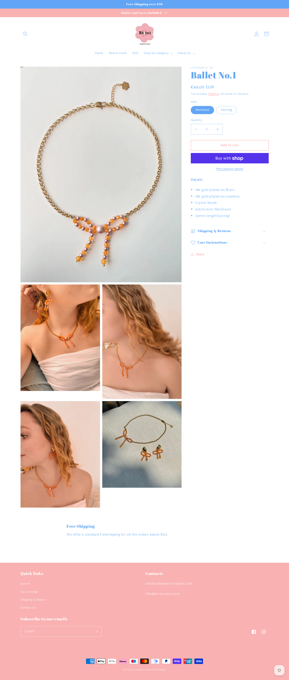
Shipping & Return (33, 599)
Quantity (196, 120)
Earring (226, 110)
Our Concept (29, 592)
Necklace (202, 110)
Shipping (213, 94)
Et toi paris (138, 669)
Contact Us (28, 607)
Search (25, 583)
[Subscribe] (96, 631)
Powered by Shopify (155, 669)
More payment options (229, 169)
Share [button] (200, 254)
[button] (25, 34)
